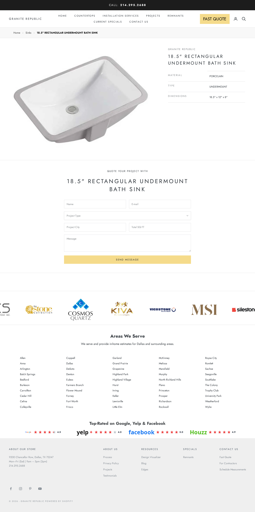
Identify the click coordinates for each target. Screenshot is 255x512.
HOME (62, 16)
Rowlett (209, 363)
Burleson (24, 385)
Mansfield (164, 369)
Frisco (69, 407)
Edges (144, 469)
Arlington (25, 369)
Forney (70, 396)
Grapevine (118, 369)
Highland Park (120, 374)
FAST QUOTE (214, 19)
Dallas (69, 363)
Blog (143, 463)
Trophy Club (212, 390)
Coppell (70, 358)
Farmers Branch (75, 385)
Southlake (210, 379)
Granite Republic (182, 49)
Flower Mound (74, 390)
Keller (116, 396)
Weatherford (212, 401)
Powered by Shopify (59, 501)
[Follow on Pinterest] (30, 489)
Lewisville (118, 401)
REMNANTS (176, 16)
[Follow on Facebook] (11, 489)
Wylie (208, 407)
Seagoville (211, 374)
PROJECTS (153, 16)
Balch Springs (27, 374)
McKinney (164, 358)
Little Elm (117, 407)
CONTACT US (138, 22)
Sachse (209, 369)
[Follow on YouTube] (40, 489)
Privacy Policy (111, 463)
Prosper (163, 396)
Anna (23, 363)
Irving (116, 390)
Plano (162, 385)
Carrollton (25, 390)
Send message (127, 259)
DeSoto (70, 369)
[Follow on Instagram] (20, 489)
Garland (117, 358)
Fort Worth (72, 401)
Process (107, 457)
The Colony (211, 385)
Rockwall (164, 407)
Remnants (188, 457)
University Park (213, 396)
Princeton (164, 390)
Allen (22, 358)
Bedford (24, 379)
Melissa (163, 363)
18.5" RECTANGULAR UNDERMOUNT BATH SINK (67, 33)
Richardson (165, 401)
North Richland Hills (170, 379)
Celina (23, 401)
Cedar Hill (25, 396)
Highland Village (122, 379)
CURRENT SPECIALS (108, 22)
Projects (107, 469)
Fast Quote (225, 457)
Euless (69, 379)
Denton (70, 374)
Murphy (163, 374)
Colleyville (25, 407)
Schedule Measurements (233, 469)
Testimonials (110, 475)
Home (16, 33)
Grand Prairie (120, 363)
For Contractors (228, 463)
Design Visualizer (151, 457)
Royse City (211, 358)
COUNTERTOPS (84, 16)
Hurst (115, 385)
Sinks (28, 33)
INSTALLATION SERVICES (121, 16)
